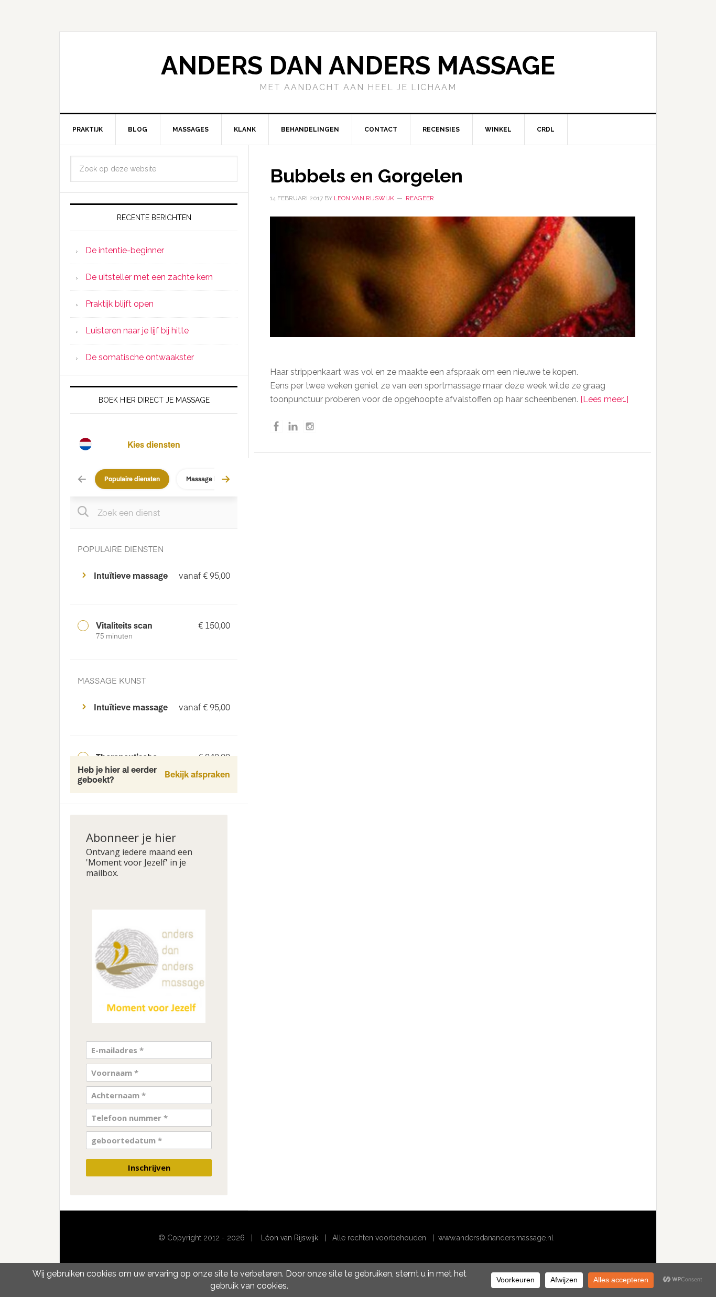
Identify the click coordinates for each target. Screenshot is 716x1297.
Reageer (420, 198)
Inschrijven (149, 1167)
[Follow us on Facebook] (276, 426)
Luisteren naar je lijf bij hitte (137, 331)
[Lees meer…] (604, 399)
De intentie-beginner (124, 250)
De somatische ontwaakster (139, 357)
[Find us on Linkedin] (293, 426)
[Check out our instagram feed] (309, 426)
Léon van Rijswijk (289, 1238)
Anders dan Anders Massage (358, 65)
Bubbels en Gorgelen (366, 176)
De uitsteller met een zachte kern (149, 277)
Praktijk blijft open (119, 304)
